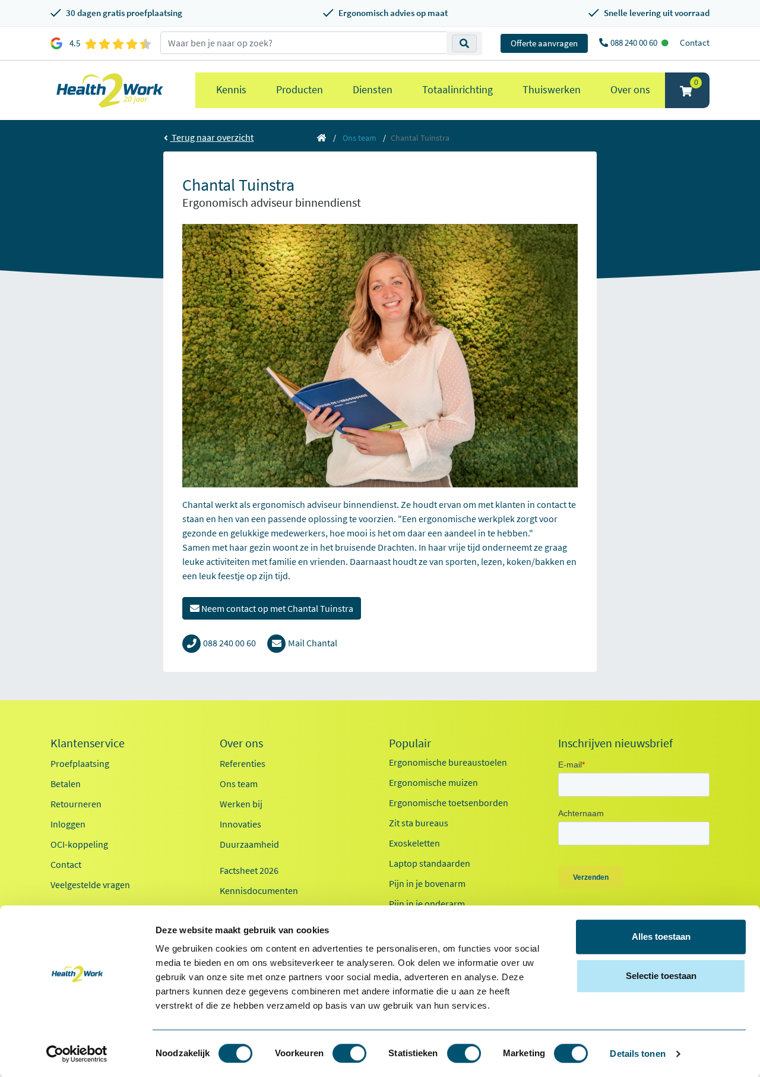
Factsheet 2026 (249, 870)
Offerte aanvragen (544, 43)
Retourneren (76, 804)
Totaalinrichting (457, 89)
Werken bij (241, 804)
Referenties (242, 763)
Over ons (630, 89)
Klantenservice (87, 743)
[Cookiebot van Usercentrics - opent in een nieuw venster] (77, 1054)
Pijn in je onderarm (427, 903)
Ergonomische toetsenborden (448, 802)
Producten (299, 89)
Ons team (359, 137)
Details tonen (637, 1053)
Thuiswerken (551, 89)
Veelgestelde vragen (90, 884)
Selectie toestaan (661, 976)
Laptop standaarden (429, 863)
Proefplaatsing (79, 763)
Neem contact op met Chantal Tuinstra (276, 608)
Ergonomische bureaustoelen (448, 762)
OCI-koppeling (79, 844)
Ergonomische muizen (433, 782)
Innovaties (240, 824)
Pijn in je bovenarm (427, 883)
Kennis (231, 89)
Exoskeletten (414, 843)
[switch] (349, 1053)
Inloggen (68, 824)
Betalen (65, 783)
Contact (695, 42)
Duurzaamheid (249, 844)
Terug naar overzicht (212, 137)
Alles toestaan (661, 936)
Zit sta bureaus (418, 823)
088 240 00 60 (634, 42)
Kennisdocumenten (259, 890)
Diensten (372, 89)
